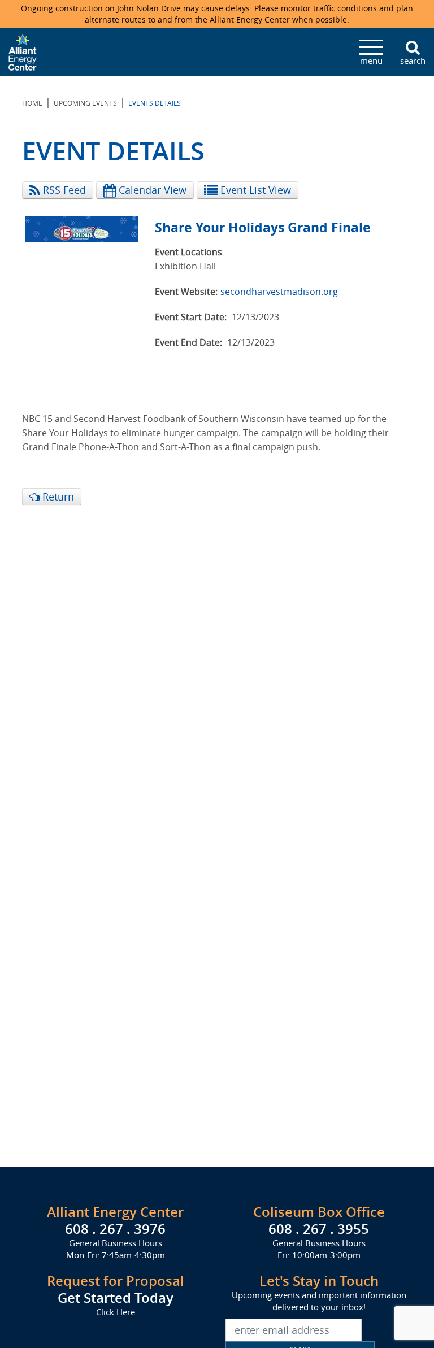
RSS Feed (63, 190)
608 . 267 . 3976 (115, 1229)
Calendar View (151, 190)
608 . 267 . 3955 (318, 1229)
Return (57, 496)
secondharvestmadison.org (279, 291)
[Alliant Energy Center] (22, 51)
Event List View (254, 190)
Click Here (115, 1311)
